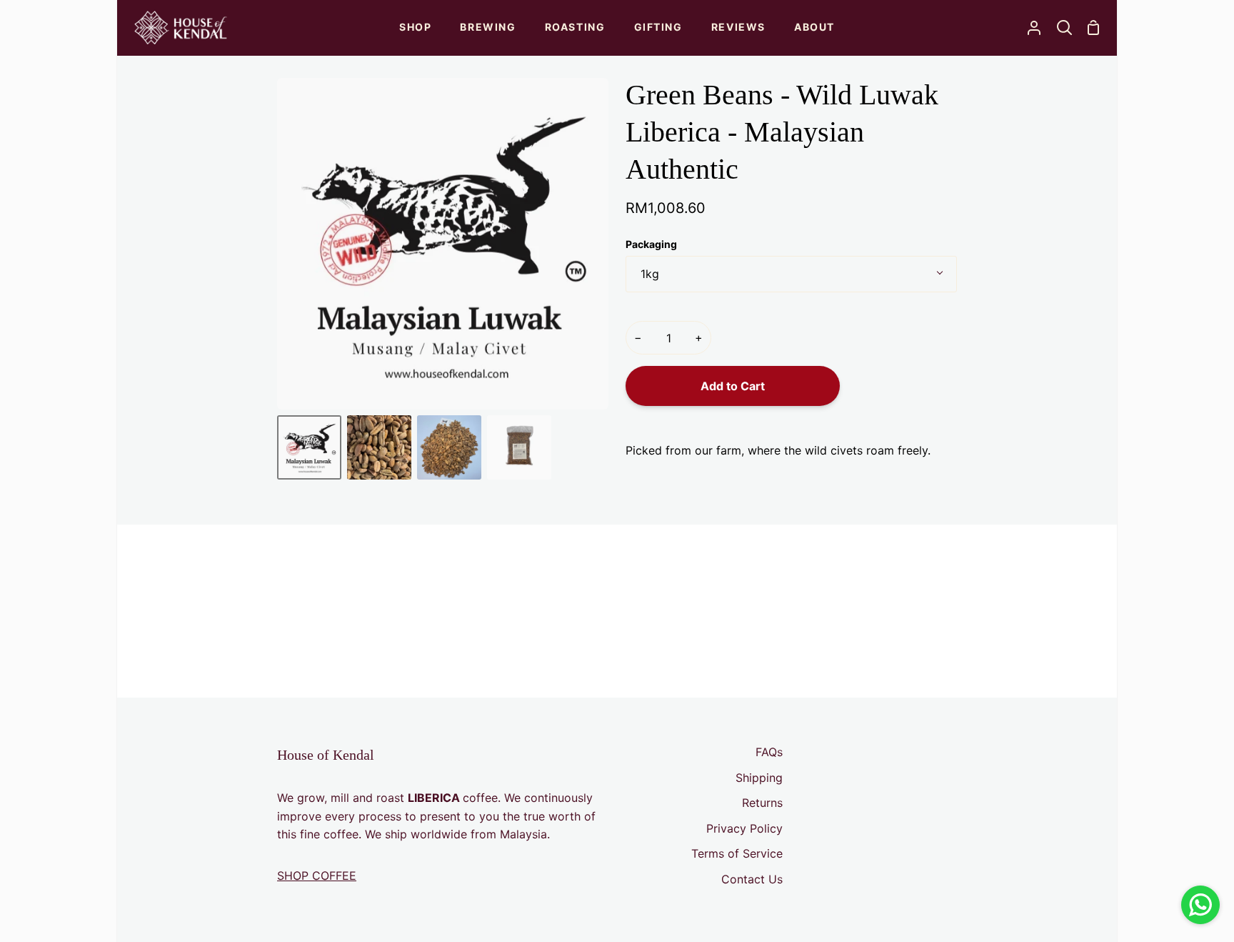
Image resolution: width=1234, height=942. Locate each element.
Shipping (759, 777)
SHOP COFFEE (316, 875)
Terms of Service (737, 853)
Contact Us (752, 879)
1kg (650, 274)
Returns (762, 802)
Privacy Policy (744, 828)
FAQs (769, 752)
